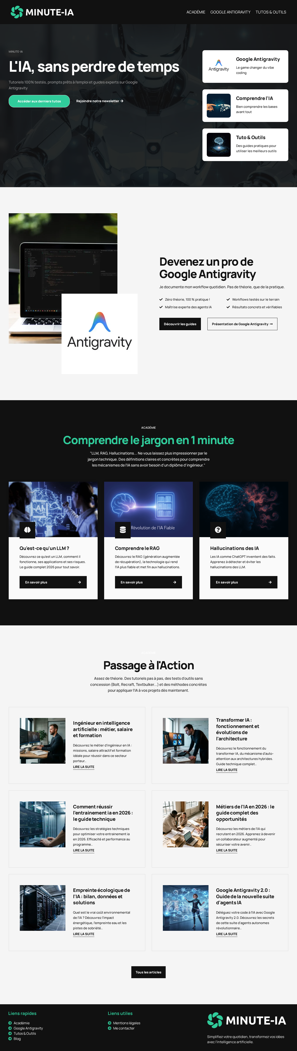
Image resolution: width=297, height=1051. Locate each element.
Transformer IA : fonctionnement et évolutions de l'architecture (237, 729)
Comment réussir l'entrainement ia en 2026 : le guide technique (103, 812)
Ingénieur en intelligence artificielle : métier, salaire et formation (102, 729)
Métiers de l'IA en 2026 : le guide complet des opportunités (245, 812)
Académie (196, 12)
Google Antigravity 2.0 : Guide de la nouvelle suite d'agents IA (245, 896)
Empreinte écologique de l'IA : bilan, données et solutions (101, 896)
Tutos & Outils (271, 12)
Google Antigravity (230, 12)
